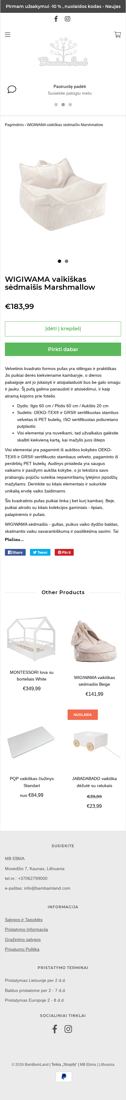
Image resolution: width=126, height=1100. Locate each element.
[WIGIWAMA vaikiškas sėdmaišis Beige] (94, 641)
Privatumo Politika (22, 949)
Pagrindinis (14, 125)
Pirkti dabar (63, 349)
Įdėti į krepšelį (63, 329)
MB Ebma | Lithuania (97, 1064)
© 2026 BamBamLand (30, 1064)
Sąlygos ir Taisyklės (24, 919)
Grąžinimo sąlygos (23, 939)
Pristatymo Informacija (26, 929)
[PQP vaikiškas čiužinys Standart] (31, 742)
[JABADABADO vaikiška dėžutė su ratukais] (94, 742)
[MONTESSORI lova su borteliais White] (31, 639)
